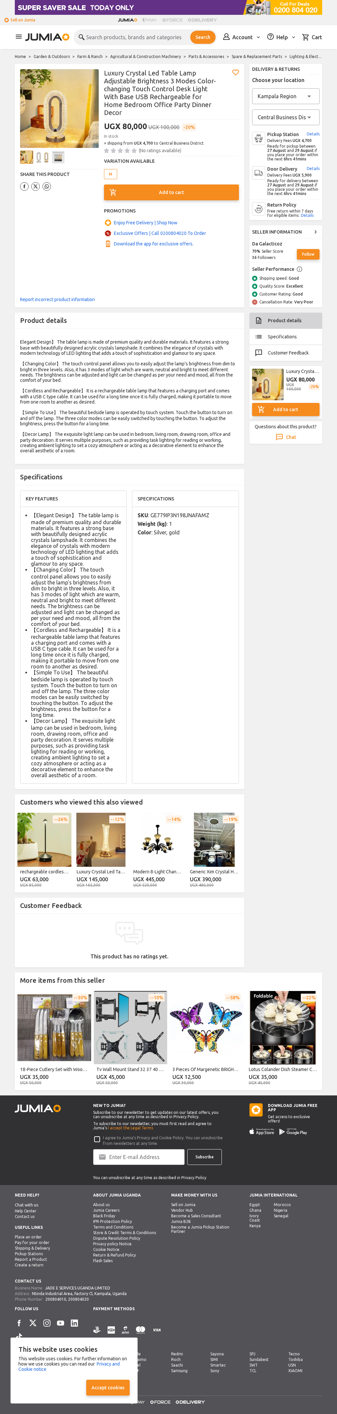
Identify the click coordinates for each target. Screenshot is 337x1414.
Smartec (218, 1365)
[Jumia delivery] (203, 20)
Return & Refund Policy (114, 1255)
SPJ (252, 1354)
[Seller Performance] (299, 269)
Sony (214, 1371)
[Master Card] (140, 1333)
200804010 (55, 1299)
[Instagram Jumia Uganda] (47, 1323)
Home (20, 56)
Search (202, 37)
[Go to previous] (24, 851)
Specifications (282, 336)
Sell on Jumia (23, 20)
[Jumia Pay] (150, 20)
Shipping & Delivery (32, 1248)
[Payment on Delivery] (97, 1333)
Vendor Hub (182, 1210)
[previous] (24, 1039)
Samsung (179, 1371)
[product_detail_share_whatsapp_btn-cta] (46, 186)
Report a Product (31, 1259)
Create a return (29, 1265)
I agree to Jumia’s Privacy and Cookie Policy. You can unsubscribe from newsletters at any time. (163, 1140)
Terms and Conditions (113, 1227)
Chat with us (27, 1204)
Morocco (282, 1204)
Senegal (281, 1216)
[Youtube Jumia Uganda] (60, 1323)
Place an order (28, 1237)
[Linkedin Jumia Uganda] (74, 1323)
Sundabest (259, 1359)
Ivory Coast (254, 1218)
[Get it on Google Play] (293, 1131)
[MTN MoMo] (111, 1333)
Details (313, 134)
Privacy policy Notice (112, 1244)
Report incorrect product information (57, 299)
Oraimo (139, 1359)
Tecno (294, 1354)
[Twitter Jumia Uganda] (33, 1323)
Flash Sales (103, 1260)
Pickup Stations (29, 1254)
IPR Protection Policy (112, 1221)
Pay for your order (32, 1242)
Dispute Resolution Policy (116, 1238)
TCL (252, 1371)
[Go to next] (235, 851)
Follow (308, 254)
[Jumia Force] (172, 20)
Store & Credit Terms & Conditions (124, 1232)
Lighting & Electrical (308, 56)
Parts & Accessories (206, 56)
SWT (253, 1365)
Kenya (255, 1226)
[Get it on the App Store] (261, 1131)
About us (101, 1204)
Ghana (255, 1210)
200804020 (78, 1299)
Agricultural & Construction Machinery (145, 56)
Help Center (26, 1211)
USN (292, 1365)
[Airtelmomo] (125, 1333)
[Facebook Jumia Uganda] (19, 1323)
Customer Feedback (288, 352)
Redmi (177, 1354)
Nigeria (280, 1210)
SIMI (214, 1359)
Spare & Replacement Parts (257, 56)
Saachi (177, 1365)
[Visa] (157, 1333)
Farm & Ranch (90, 56)
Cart (317, 37)
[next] (313, 1039)
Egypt (254, 1204)
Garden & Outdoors (52, 56)
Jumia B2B (181, 1221)
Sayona (217, 1354)
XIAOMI (295, 1371)
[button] (236, 72)
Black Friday (104, 1216)
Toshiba (295, 1359)
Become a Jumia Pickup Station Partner (200, 1229)
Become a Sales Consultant (196, 1216)
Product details (284, 320)
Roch (176, 1359)
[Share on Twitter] (35, 186)
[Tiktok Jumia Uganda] (19, 1337)
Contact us (25, 1216)
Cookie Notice (106, 1249)
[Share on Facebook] (24, 186)
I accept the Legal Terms (130, 1128)
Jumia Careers (106, 1210)
